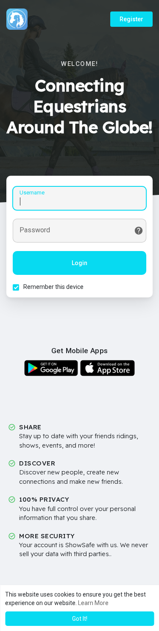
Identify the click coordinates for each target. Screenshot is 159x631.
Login (79, 263)
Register (131, 19)
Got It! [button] (79, 618)
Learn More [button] (93, 603)
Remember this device (53, 286)
